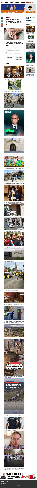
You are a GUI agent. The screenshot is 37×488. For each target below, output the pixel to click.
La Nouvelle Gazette (17, 53)
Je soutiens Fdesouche (30, 2)
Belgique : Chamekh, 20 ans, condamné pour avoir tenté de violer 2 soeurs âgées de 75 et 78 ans (14, 22)
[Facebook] (27, 20)
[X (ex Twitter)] (29, 20)
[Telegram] (31, 20)
